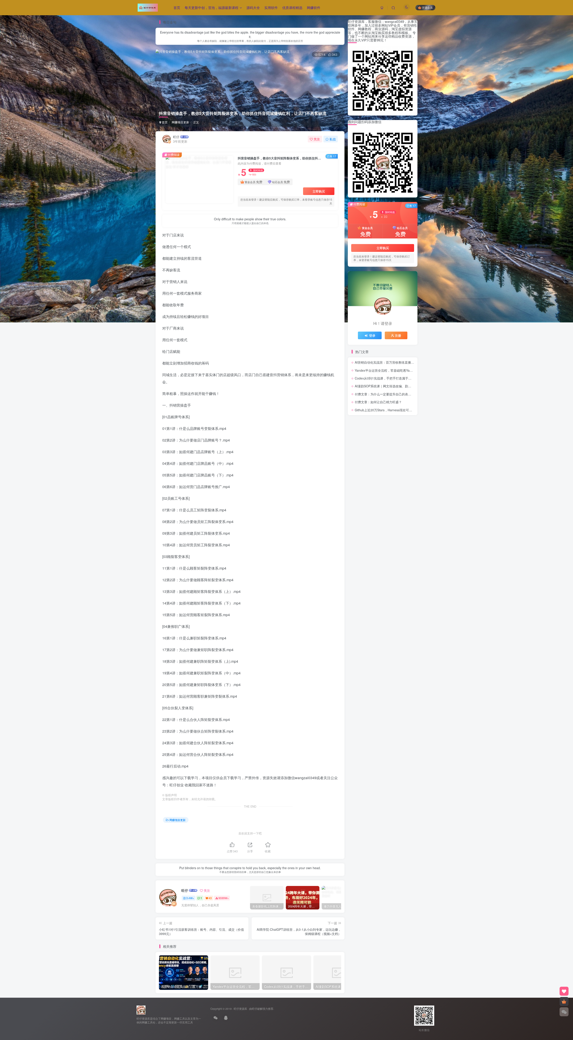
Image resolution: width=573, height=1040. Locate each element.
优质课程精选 (292, 7)
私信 (332, 139)
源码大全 (253, 7)
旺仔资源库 (240, 1008)
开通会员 (427, 7)
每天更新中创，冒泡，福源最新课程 (211, 7)
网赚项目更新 (180, 122)
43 (210, 898)
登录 (372, 335)
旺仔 (176, 137)
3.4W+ (190, 898)
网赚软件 (313, 7)
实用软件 (271, 7)
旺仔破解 (257, 1008)
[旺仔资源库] (141, 1009)
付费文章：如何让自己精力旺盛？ (378, 402)
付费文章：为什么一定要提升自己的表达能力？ (388, 394)
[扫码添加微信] (564, 1011)
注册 (398, 335)
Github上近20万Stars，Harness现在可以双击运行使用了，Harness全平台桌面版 (411, 410)
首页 (176, 7)
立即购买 (318, 191)
